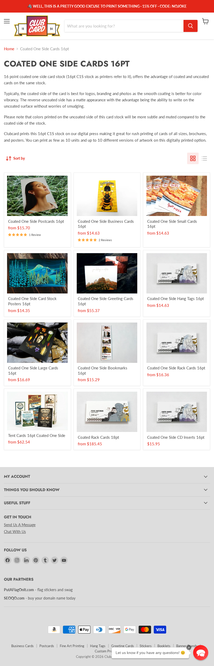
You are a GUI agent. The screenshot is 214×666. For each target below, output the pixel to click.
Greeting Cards (122, 646)
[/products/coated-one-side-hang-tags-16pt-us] (176, 273)
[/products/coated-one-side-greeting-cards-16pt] (107, 273)
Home (9, 49)
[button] (200, 652)
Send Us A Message (19, 525)
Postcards (46, 646)
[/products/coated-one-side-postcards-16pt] (37, 196)
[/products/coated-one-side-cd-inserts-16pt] (176, 412)
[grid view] (193, 158)
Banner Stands (186, 646)
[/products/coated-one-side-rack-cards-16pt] (176, 343)
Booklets (163, 646)
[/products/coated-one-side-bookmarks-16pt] (107, 343)
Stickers (146, 646)
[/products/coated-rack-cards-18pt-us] (107, 412)
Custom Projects (107, 651)
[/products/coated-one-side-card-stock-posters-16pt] (37, 273)
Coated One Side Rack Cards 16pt (176, 367)
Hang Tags (97, 646)
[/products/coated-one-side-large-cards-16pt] (37, 343)
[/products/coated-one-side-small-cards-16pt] (176, 196)
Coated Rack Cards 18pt (98, 437)
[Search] (190, 26)
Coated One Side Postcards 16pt (36, 221)
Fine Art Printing (72, 646)
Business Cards (22, 646)
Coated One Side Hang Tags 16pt (175, 298)
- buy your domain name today (39, 598)
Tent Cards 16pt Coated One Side (36, 435)
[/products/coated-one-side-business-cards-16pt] (107, 196)
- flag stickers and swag (38, 589)
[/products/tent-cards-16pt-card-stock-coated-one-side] (37, 411)
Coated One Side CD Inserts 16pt (175, 437)
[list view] (204, 158)
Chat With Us (15, 531)
